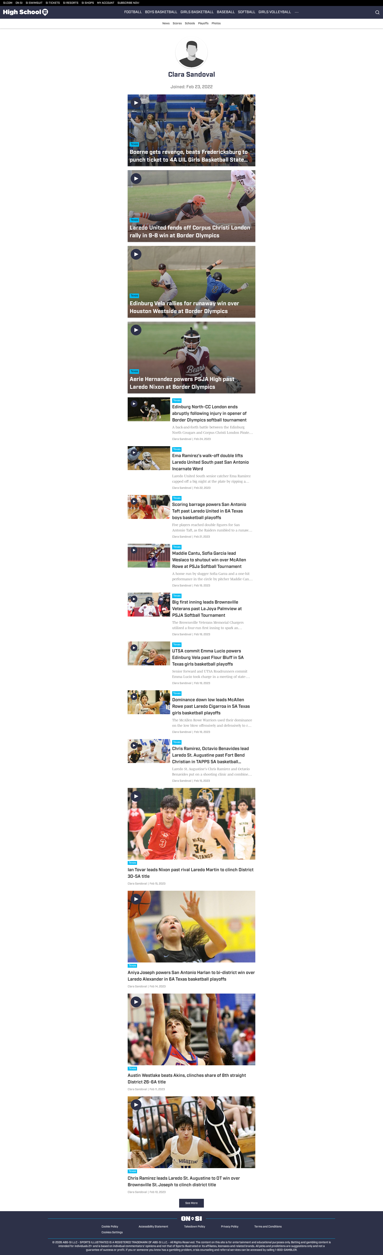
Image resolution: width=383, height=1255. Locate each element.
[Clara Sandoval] (181, 439)
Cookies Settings (112, 1232)
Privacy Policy (229, 1226)
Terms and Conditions (268, 1226)
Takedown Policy (194, 1226)
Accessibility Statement (153, 1226)
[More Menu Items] (296, 12)
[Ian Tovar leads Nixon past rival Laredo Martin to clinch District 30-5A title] (191, 837)
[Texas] (178, 401)
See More (191, 1203)
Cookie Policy (110, 1226)
